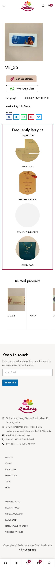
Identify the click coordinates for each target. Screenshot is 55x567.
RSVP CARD (27, 166)
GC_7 (33, 315)
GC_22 (11, 315)
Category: (10, 98)
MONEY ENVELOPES (37, 98)
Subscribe (10, 382)
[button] (21, 78)
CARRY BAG (27, 265)
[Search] (43, 5)
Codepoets (30, 484)
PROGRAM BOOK (27, 199)
